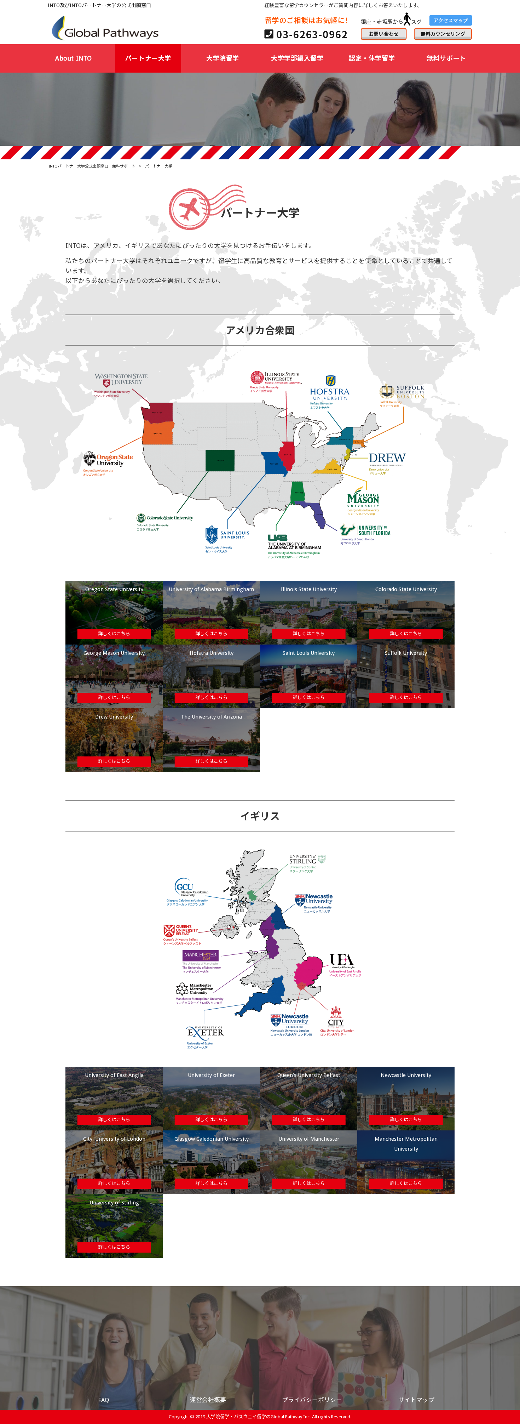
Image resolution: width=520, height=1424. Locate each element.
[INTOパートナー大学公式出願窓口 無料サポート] (106, 27)
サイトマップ (416, 1399)
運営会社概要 (208, 1399)
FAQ (103, 1399)
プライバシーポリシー (312, 1399)
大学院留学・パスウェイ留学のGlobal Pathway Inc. (258, 1416)
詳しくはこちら (114, 633)
